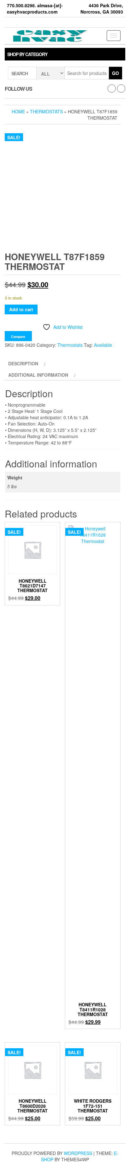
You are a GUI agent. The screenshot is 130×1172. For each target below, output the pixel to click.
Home (18, 111)
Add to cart (21, 309)
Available (103, 345)
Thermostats (46, 111)
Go (115, 73)
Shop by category (27, 54)
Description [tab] (23, 363)
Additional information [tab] (38, 375)
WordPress (78, 1153)
